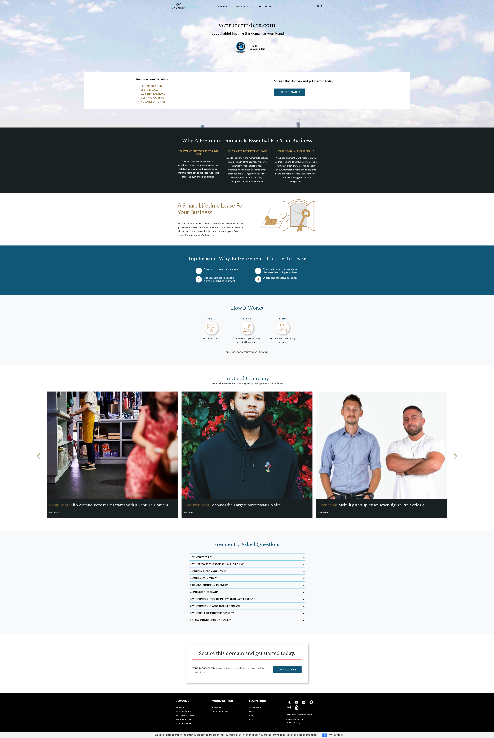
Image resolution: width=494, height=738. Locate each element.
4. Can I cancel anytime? (203, 578)
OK (325, 735)
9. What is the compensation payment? (212, 613)
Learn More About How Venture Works (247, 352)
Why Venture (183, 719)
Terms (288, 722)
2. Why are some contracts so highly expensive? (217, 564)
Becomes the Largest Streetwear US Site (232, 505)
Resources (255, 707)
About (252, 719)
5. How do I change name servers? (209, 585)
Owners (217, 707)
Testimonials (183, 711)
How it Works (183, 723)
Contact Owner (289, 92)
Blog (251, 715)
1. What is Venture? (201, 557)
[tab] (247, 557)
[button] (39, 456)
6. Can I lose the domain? (204, 592)
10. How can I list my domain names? (210, 620)
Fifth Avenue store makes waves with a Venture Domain (108, 505)
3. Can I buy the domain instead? (208, 571)
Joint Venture (220, 711)
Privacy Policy (335, 734)
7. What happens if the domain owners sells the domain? (222, 599)
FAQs (252, 711)
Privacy (296, 722)
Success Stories (185, 715)
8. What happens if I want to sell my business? (215, 606)
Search (180, 707)
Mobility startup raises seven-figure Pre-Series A (371, 505)
